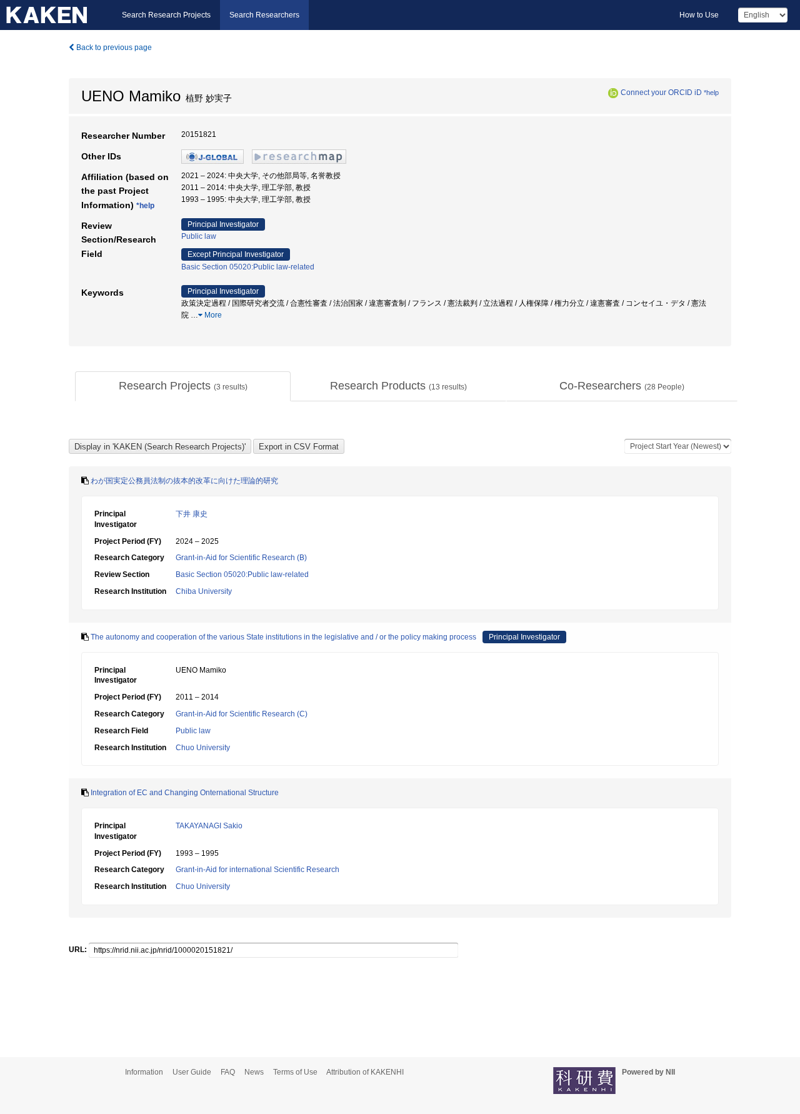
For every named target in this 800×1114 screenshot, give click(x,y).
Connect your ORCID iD (661, 92)
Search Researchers (264, 15)
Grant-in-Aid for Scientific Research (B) (241, 557)
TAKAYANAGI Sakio (209, 825)
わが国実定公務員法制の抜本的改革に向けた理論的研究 (184, 480)
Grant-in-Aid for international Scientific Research (257, 869)
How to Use (699, 15)
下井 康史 (192, 513)
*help (711, 92)
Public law (198, 236)
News (254, 1072)
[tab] (183, 386)
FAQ (228, 1072)
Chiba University (204, 591)
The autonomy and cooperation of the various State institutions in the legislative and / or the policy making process (283, 637)
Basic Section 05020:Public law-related (247, 267)
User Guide (191, 1072)
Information (144, 1072)
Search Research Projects (166, 15)
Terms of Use (295, 1072)
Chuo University (203, 747)
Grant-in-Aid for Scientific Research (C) (242, 714)
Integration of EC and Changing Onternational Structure (185, 792)
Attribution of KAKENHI (365, 1072)
